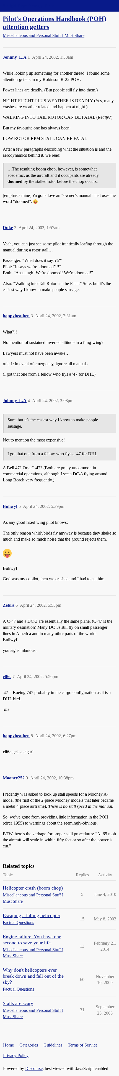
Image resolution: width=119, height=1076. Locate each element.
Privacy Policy (16, 1055)
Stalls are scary (18, 1003)
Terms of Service (82, 1045)
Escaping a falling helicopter (31, 915)
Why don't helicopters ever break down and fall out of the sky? (33, 976)
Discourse (34, 1068)
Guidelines (52, 1045)
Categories (28, 1045)
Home (8, 1045)
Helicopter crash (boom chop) (33, 888)
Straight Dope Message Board (29, 5)
